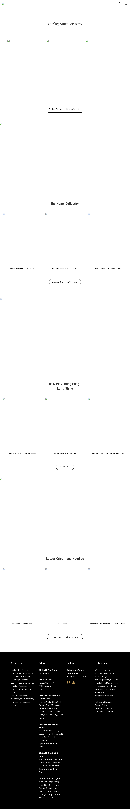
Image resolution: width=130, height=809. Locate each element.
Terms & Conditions (103, 708)
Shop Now (65, 467)
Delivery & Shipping (103, 702)
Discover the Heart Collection (65, 282)
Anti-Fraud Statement (104, 711)
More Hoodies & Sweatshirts (65, 637)
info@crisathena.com (76, 676)
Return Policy (101, 705)
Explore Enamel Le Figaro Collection (65, 109)
